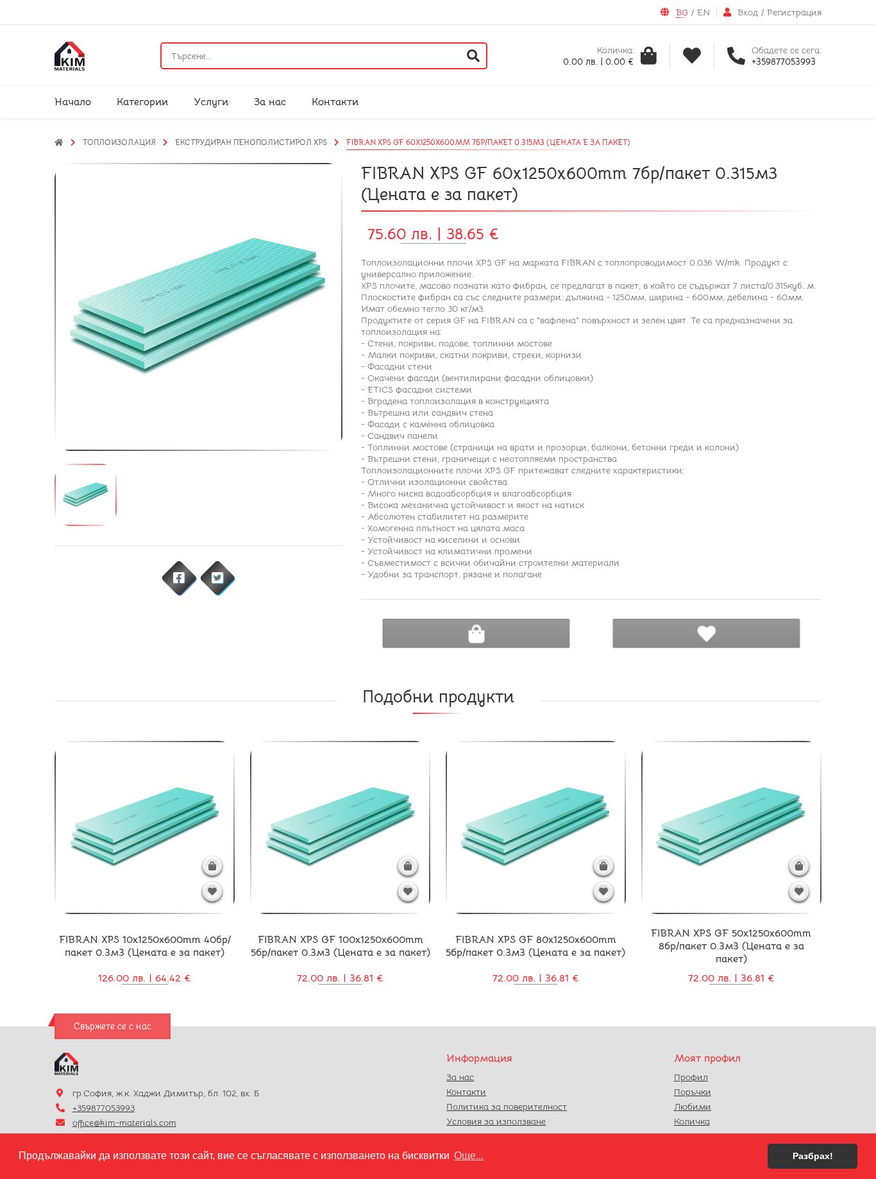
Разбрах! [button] (813, 1156)
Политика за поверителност (506, 1106)
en (703, 12)
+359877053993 (103, 1108)
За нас (270, 102)
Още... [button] (469, 1155)
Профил (691, 1077)
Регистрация (794, 12)
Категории (142, 102)
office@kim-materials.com (124, 1122)
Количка (692, 1121)
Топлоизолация (119, 142)
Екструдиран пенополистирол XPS (251, 142)
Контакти (335, 102)
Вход (747, 12)
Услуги (211, 102)
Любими (692, 1106)
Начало (73, 102)
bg (682, 12)
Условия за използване (496, 1121)
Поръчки (692, 1092)
